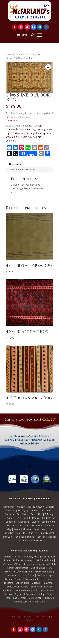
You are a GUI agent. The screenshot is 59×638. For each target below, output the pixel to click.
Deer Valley (22, 514)
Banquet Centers (13, 579)
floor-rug (40, 133)
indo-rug (37, 136)
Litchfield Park (14, 525)
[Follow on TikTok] (27, 27)
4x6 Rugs (37, 125)
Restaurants (30, 564)
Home (9, 54)
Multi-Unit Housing (22, 560)
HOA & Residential (43, 560)
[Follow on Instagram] (20, 27)
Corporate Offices (12, 564)
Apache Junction (36, 506)
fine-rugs (30, 133)
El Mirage (49, 514)
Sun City (33, 532)
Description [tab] (15, 164)
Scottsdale (21, 532)
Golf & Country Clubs (43, 590)
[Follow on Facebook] (46, 27)
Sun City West (47, 532)
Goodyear (11, 521)
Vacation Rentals (47, 564)
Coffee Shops (36, 597)
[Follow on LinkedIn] (39, 27)
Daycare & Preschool (25, 594)
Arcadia (50, 506)
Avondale (10, 510)
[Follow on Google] (33, 27)
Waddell (52, 536)
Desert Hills (36, 514)
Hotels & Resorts (13, 556)
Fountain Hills (12, 517)
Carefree (33, 510)
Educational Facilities (17, 586)
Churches (48, 582)
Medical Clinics (38, 567)
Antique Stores (46, 594)
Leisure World (48, 521)
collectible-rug (18, 133)
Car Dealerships (45, 575)
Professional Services (15, 597)
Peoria (17, 529)
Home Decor (27, 575)
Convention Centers (35, 579)
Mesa (27, 525)
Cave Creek (46, 510)
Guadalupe (23, 521)
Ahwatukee (8, 506)
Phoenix (27, 529)
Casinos (8, 594)
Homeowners (11, 575)
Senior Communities (17, 567)
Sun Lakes (8, 536)
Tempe (30, 536)
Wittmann (23, 540)
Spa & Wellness (22, 590)
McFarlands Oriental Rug (24, 54)
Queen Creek (40, 529)
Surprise (20, 536)
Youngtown (36, 540)
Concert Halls (22, 582)
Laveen (35, 521)
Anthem (21, 506)
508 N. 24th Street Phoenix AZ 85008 (30, 440)
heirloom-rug (24, 136)
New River (37, 525)
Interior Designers (23, 571)
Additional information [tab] (22, 169)
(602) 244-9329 (29, 443)
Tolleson (41, 536)
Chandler (9, 514)
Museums (36, 582)
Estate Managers (43, 571)
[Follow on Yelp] (14, 27)
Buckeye (22, 510)
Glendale (35, 517)
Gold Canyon (48, 517)
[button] (48, 67)
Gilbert (25, 517)
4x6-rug (41, 129)
